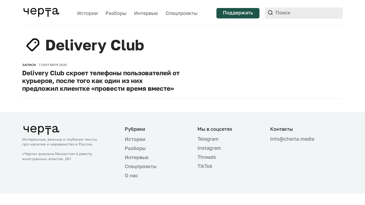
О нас (131, 175)
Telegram (208, 138)
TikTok (204, 166)
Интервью (146, 13)
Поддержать (238, 12)
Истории (87, 13)
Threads (206, 157)
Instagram (209, 148)
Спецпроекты (181, 13)
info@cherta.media (292, 139)
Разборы (116, 13)
